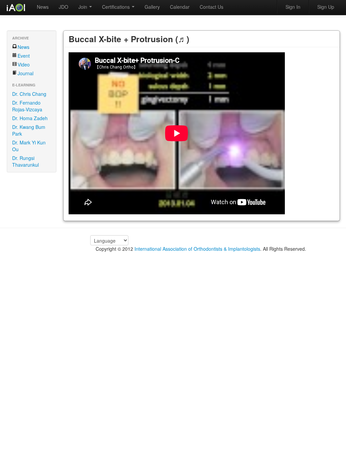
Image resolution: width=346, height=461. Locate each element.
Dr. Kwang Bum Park (28, 130)
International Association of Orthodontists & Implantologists (197, 248)
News (43, 6)
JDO (63, 6)
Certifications (116, 6)
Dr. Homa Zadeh (30, 118)
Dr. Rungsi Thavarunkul (25, 161)
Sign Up (325, 6)
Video (24, 64)
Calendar (180, 6)
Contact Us (211, 6)
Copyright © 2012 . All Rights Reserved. (201, 248)
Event (24, 55)
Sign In (293, 6)
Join (83, 6)
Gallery (152, 6)
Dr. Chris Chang (29, 93)
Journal (25, 73)
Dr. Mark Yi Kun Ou (29, 146)
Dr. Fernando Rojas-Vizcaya (27, 106)
